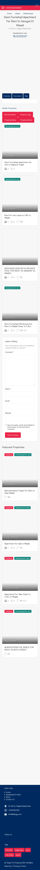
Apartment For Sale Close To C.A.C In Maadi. (17, 595)
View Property (20, 151)
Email (7, 401)
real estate (9, 855)
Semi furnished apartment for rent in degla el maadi (18, 163)
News (8, 797)
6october (9, 850)
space (18, 855)
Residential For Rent (13, 795)
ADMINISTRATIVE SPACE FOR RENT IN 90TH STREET (19, 648)
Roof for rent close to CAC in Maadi (17, 216)
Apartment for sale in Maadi (17, 543)
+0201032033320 (13, 8)
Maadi (17, 13)
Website (8, 413)
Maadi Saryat (28, 13)
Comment (9, 352)
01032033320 (14, 810)
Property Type (25, 114)
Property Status (10, 120)
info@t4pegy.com (14, 814)
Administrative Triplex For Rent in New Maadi (19, 491)
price (28, 850)
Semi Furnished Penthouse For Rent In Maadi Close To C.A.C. (18, 325)
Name (8, 389)
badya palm (19, 850)
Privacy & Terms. (19, 866)
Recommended (10, 114)
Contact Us (10, 799)
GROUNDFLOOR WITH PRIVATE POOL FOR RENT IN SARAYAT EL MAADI (19, 270)
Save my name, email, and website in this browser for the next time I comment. (20, 427)
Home (9, 13)
